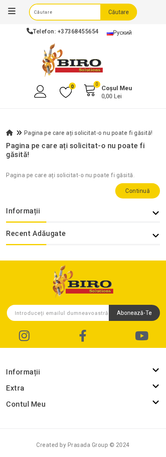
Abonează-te (134, 313)
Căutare (118, 12)
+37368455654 (78, 31)
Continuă (137, 191)
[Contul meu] (41, 92)
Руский (122, 32)
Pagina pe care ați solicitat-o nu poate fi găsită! (88, 133)
